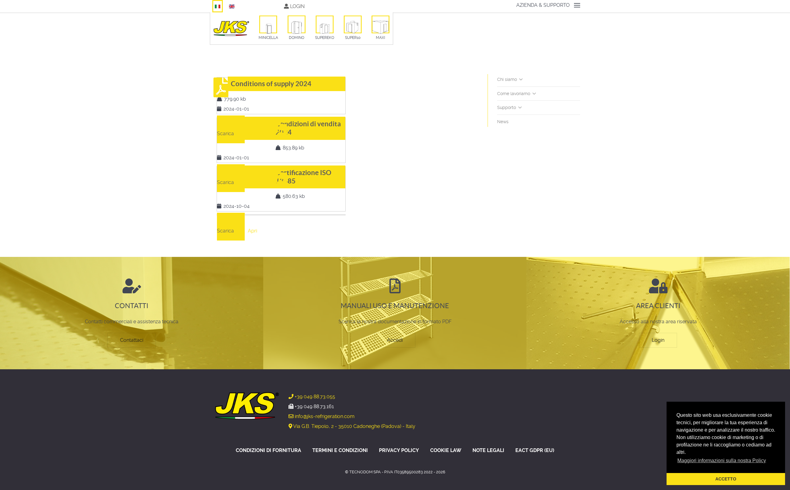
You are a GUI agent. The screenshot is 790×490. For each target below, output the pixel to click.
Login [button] (297, 6)
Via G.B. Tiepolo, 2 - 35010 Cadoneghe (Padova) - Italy (353, 426)
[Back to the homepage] (231, 28)
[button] (548, 5)
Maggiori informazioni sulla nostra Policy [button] (721, 460)
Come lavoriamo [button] (513, 93)
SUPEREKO (324, 38)
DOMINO (296, 38)
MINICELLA (268, 38)
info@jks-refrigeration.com (324, 416)
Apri (252, 133)
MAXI (380, 38)
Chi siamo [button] (507, 79)
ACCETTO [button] (725, 478)
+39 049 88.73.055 (314, 397)
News (503, 121)
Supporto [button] (506, 107)
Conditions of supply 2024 (271, 83)
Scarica (225, 133)
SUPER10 (352, 38)
